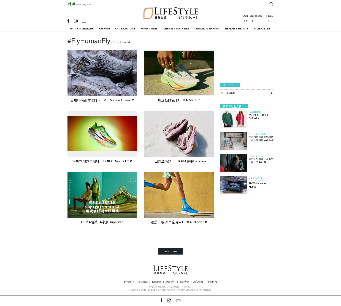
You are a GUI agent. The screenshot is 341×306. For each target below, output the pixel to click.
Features (256, 155)
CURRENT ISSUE (252, 15)
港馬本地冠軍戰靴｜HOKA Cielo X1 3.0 (102, 161)
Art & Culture (260, 134)
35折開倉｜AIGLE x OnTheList (260, 116)
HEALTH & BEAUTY (236, 28)
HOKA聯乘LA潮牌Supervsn (102, 221)
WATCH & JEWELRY (81, 28)
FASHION (104, 28)
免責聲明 (170, 281)
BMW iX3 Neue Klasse (257, 185)
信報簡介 (129, 281)
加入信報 (198, 281)
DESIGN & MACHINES (176, 28)
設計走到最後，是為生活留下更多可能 (261, 160)
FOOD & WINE (148, 28)
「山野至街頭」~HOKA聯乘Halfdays (179, 161)
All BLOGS (228, 93)
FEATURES (248, 21)
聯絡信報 (212, 281)
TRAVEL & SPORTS (207, 28)
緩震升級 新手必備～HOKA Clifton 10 (179, 221)
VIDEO (270, 15)
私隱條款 (157, 281)
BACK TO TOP (170, 251)
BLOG (270, 21)
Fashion (255, 112)
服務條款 (143, 281)
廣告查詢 (184, 281)
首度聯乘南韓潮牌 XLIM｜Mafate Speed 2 (102, 99)
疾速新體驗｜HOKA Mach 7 (179, 99)
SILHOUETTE (262, 28)
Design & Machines (256, 179)
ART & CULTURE (125, 28)
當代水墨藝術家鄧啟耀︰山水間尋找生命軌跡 (261, 138)
